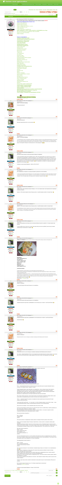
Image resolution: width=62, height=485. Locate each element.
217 (34, 203)
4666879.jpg (24, 464)
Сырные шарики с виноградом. (22, 68)
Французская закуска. (20, 80)
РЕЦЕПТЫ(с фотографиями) (19, 14)
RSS (56, 9)
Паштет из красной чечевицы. (21, 78)
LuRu (14, 13)
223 (32, 332)
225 (32, 366)
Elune (12, 13)
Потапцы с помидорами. (21, 72)
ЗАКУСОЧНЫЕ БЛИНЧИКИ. (21, 42)
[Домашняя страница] (21, 99)
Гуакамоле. (18, 82)
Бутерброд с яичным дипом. (21, 65)
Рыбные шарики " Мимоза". (21, 64)
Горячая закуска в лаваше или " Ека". (22, 81)
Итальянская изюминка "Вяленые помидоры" (24, 57)
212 (32, 117)
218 (32, 220)
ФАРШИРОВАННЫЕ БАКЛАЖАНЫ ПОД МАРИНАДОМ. (26, 39)
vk (58, 483)
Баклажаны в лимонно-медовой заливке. (23, 61)
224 (32, 349)
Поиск (54, 9)
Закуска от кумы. (19, 60)
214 (32, 152)
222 (32, 315)
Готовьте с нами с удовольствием (16, 1)
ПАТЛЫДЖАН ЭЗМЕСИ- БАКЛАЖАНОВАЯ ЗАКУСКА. (24, 66)
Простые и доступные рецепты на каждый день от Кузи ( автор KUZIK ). (28, 31)
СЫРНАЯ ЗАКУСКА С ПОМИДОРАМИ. (23, 41)
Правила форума (50, 9)
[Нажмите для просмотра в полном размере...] (26, 248)
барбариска (11, 117)
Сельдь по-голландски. (20, 79)
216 (32, 186)
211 (32, 100)
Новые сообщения (39, 9)
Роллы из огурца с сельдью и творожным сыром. (24, 83)
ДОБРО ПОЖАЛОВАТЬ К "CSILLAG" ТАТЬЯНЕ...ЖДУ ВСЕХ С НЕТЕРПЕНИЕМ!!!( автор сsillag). (32, 30)
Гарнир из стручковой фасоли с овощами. (23, 73)
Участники (44, 9)
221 (32, 298)
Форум (13, 14)
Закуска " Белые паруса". (20, 56)
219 (32, 238)
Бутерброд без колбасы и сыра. (22, 67)
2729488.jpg (24, 278)
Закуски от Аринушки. (20, 33)
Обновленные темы (32, 9)
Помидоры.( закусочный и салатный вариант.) (24, 84)
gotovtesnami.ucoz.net (8, 14)
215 (32, 169)
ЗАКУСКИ (26, 14)
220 (32, 280)
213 (32, 135)
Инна (10, 19)
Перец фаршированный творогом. (22, 77)
